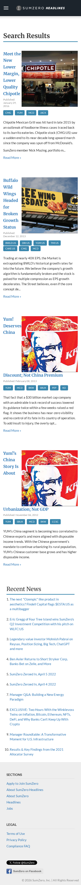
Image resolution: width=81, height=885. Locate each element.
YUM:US (40, 242)
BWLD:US (10, 242)
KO (64, 387)
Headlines (13, 802)
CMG (8, 112)
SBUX (43, 387)
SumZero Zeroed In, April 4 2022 (33, 684)
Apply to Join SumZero (22, 783)
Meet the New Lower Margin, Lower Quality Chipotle (12, 73)
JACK (43, 112)
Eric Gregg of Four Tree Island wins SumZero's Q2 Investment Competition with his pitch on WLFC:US (42, 624)
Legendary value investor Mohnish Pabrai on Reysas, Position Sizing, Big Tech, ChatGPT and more (41, 644)
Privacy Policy (16, 840)
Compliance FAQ (18, 846)
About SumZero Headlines (24, 790)
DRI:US (26, 242)
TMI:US (55, 242)
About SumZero (17, 796)
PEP (54, 387)
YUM (19, 112)
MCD (31, 112)
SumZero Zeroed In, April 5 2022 (33, 674)
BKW (31, 387)
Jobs (9, 808)
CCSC (55, 521)
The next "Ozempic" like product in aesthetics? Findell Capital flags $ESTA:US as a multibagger (42, 604)
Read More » (12, 157)
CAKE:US (10, 248)
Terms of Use (15, 833)
